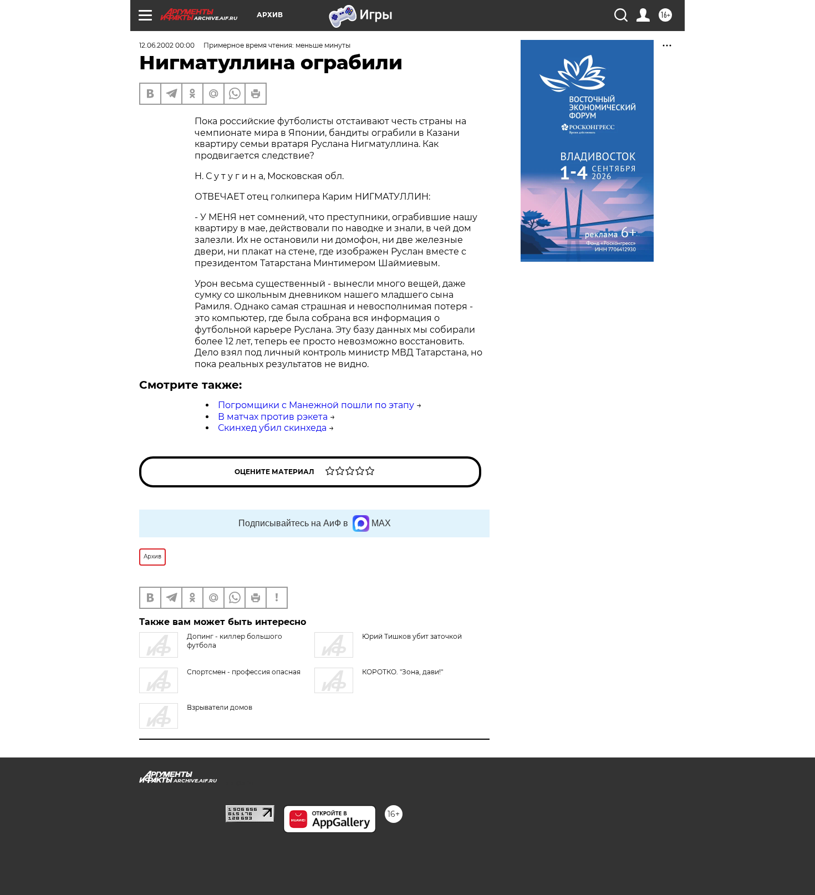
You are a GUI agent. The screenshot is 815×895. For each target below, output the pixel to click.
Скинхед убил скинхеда (272, 428)
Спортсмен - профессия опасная (243, 672)
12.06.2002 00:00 (167, 45)
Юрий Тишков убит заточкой (412, 636)
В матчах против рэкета (273, 416)
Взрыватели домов (219, 707)
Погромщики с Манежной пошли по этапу (316, 405)
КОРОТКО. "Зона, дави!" (402, 672)
